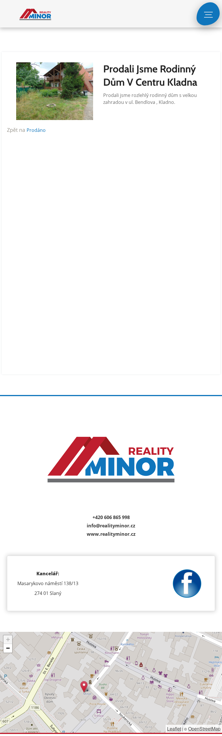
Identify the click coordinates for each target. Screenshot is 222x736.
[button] (84, 687)
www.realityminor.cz (111, 534)
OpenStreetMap (204, 728)
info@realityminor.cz (111, 525)
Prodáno (36, 130)
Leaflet (174, 728)
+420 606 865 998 (111, 517)
